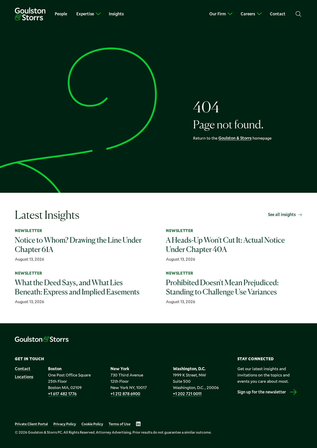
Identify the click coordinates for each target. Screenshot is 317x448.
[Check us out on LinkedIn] (138, 424)
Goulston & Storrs (235, 138)
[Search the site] (298, 14)
